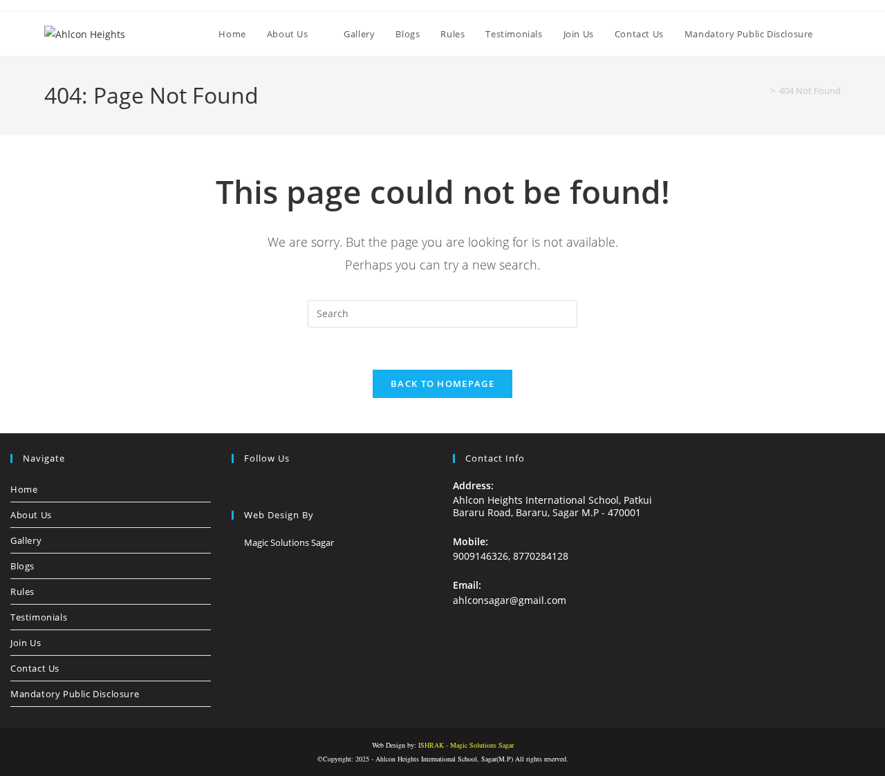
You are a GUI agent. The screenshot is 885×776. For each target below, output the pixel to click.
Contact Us (34, 668)
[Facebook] (240, 487)
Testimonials (38, 617)
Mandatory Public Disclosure (74, 694)
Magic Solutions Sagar (289, 542)
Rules (22, 591)
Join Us (25, 642)
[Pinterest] (290, 487)
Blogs (22, 566)
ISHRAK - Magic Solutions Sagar (466, 745)
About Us (31, 515)
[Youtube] (306, 487)
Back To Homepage (442, 383)
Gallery (25, 540)
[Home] (762, 90)
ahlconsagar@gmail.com (509, 600)
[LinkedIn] (273, 487)
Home (23, 489)
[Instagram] (256, 487)
